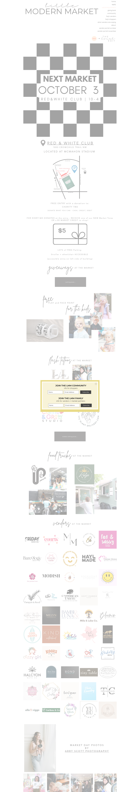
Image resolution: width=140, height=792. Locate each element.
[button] (96, 384)
